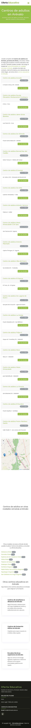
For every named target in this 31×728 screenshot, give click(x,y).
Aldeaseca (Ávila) (6, 552)
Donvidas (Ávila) (6, 554)
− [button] (3, 443)
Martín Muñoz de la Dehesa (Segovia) (12, 569)
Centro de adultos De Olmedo (14, 134)
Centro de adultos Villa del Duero (15, 261)
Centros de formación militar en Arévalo (15, 627)
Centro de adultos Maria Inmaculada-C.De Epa (11, 223)
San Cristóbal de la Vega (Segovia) (11, 574)
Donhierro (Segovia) (7, 567)
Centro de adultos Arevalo (12, 78)
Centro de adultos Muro (11, 350)
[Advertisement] (15, 40)
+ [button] (3, 441)
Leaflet (20, 469)
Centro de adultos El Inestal (13, 170)
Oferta (10, 2)
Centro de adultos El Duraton (13, 404)
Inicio (2, 699)
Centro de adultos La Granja (13, 315)
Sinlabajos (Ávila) (6, 564)
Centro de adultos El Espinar (13, 278)
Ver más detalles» (22, 88)
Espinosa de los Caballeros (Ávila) (11, 557)
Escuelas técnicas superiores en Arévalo (15, 654)
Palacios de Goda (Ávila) (8, 562)
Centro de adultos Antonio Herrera (15, 205)
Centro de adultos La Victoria (13, 386)
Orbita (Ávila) (5, 559)
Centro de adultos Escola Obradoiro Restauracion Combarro (15, 96)
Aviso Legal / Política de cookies (9, 702)
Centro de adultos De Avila (12, 188)
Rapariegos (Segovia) (7, 572)
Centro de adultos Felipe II (12, 332)
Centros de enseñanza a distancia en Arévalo (16, 600)
